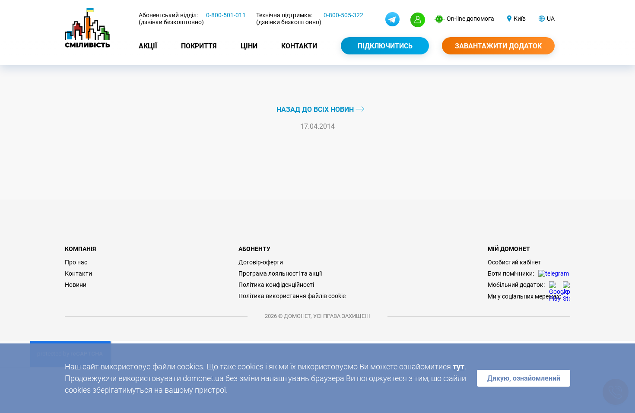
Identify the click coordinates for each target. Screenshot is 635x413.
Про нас (76, 262)
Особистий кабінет (514, 262)
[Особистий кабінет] (417, 20)
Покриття (199, 46)
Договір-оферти (260, 262)
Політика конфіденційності (276, 284)
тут (458, 366)
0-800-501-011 (226, 15)
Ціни (249, 46)
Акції (148, 46)
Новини (75, 284)
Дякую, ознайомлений (523, 378)
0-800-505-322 (343, 15)
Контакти (299, 46)
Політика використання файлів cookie (292, 295)
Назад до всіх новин (316, 109)
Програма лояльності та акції (280, 273)
